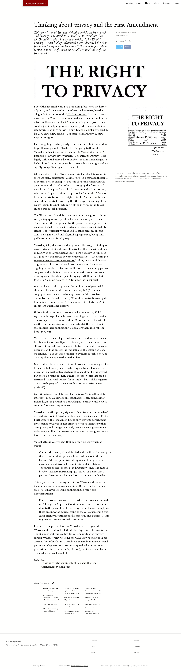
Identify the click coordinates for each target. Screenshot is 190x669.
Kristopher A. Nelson (127, 32)
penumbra (90, 193)
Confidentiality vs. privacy (50, 604)
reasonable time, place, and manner (145, 178)
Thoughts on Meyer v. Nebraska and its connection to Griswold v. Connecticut (93, 591)
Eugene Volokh (85, 129)
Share (127, 47)
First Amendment (71, 122)
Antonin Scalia (91, 197)
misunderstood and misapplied (128, 176)
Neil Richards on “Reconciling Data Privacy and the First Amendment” (51, 597)
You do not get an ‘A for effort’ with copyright (73, 279)
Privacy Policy (38, 666)
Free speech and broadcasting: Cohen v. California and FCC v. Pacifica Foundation (72, 591)
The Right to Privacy (87, 155)
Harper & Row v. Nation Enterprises (54, 260)
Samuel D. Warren (78, 151)
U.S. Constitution (76, 114)
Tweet (119, 47)
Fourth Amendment (62, 118)
